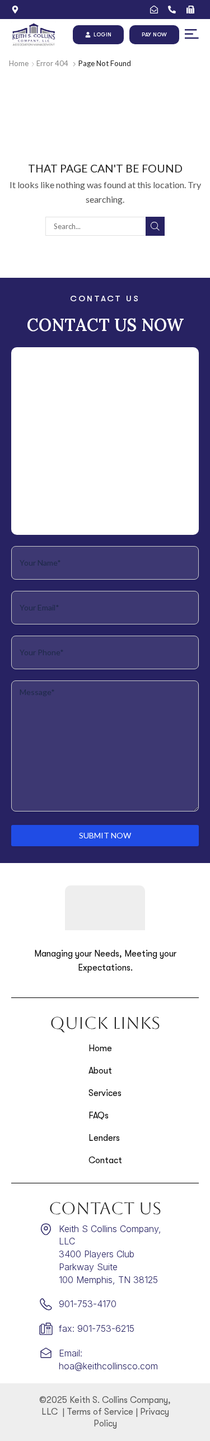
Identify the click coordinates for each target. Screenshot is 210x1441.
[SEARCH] (155, 226)
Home (19, 63)
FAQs (98, 1116)
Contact (105, 1160)
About (100, 1071)
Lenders (104, 1138)
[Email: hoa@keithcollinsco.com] (156, 9)
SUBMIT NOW (105, 835)
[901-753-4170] (174, 9)
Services (105, 1093)
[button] (192, 34)
